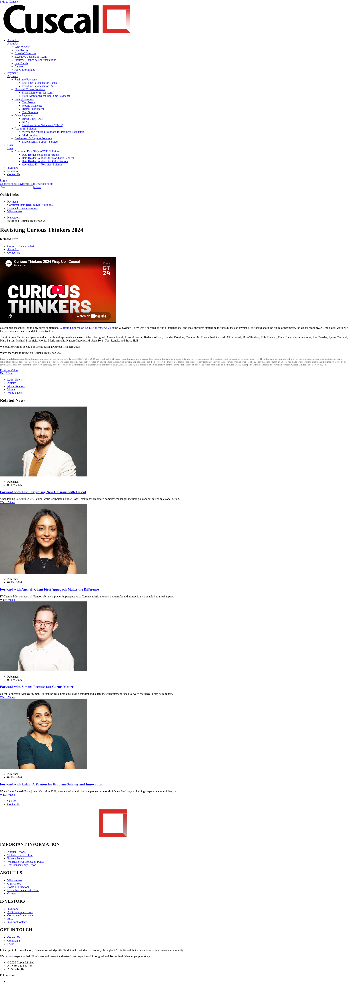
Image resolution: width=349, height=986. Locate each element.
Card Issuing (29, 102)
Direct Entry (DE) (32, 118)
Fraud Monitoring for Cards (38, 92)
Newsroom (13, 171)
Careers (19, 66)
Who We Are (22, 46)
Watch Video (7, 502)
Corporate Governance (20, 915)
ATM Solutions (30, 135)
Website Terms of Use (20, 855)
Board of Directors (25, 53)
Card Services (30, 112)
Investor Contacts (17, 922)
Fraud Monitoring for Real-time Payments (46, 95)
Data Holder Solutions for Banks (40, 154)
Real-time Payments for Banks (39, 82)
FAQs (10, 943)
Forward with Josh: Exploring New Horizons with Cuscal (43, 492)
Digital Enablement (33, 108)
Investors (12, 167)
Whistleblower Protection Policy (25, 861)
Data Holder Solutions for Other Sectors (45, 161)
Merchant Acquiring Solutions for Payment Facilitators (53, 131)
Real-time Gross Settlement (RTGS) (42, 125)
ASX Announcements (20, 912)
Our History (21, 50)
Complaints (13, 940)
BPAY (25, 122)
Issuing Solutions (24, 99)
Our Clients (21, 63)
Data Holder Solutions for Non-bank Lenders (48, 157)
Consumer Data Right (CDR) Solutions (37, 151)
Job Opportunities (25, 69)
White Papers (15, 392)
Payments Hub (26, 183)
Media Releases (16, 386)
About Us (13, 40)
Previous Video (9, 370)
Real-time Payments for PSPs (38, 86)
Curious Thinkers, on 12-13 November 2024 (85, 327)
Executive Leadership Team (31, 56)
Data (10, 144)
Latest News (14, 379)
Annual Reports (16, 851)
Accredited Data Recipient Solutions (43, 164)
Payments (12, 72)
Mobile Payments (32, 105)
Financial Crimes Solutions (30, 89)
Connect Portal (9, 183)
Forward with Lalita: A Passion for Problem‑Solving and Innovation (51, 784)
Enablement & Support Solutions (33, 138)
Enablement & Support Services (40, 141)
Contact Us (13, 174)
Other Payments (24, 115)
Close (37, 187)
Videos (11, 389)
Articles (11, 382)
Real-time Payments (26, 79)
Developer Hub (44, 183)
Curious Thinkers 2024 (20, 246)
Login (3, 180)
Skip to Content (9, 1)
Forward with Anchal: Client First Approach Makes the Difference (49, 589)
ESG (10, 918)
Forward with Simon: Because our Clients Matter (36, 687)
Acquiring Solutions (26, 128)
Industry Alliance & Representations (35, 59)
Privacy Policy (15, 858)
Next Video (6, 373)
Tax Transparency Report (21, 864)
